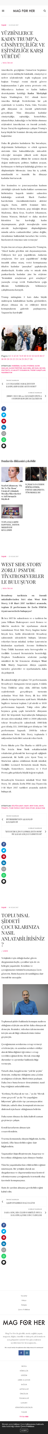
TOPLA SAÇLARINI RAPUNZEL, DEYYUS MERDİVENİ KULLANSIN (10, 526)
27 (28, 359)
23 (16, 359)
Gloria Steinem (27, 366)
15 (38, 355)
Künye (24, 1300)
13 (33, 355)
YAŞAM (3, 25)
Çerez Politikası (24, 1309)
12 (30, 355)
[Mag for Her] (24, 11)
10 (25, 355)
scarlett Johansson (20, 370)
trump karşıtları (37, 370)
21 (11, 359)
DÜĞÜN (24, 1375)
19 (5, 359)
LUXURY (24, 1403)
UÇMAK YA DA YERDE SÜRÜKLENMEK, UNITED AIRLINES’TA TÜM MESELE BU (34, 488)
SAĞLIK (24, 1384)
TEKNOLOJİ (24, 1398)
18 (2, 359)
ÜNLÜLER (24, 1394)
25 (22, 359)
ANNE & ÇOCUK (24, 1380)
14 (35, 355)
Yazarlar (24, 1296)
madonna (27, 368)
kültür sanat (17, 806)
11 (28, 355)
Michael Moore (38, 368)
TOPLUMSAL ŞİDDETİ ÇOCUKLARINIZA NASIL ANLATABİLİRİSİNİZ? (23, 930)
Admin (5, 951)
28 (31, 359)
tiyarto (4, 808)
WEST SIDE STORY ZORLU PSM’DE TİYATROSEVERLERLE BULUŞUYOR (22, 573)
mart (26, 806)
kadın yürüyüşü (15, 368)
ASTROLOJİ (24, 1389)
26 (25, 359)
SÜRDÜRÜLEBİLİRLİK (24, 1407)
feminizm (15, 366)
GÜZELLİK (24, 1371)
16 (41, 355)
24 (19, 359)
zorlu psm (40, 808)
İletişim (24, 1305)
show (41, 806)
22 (14, 359)
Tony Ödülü (14, 808)
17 (43, 355)
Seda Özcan (8, 63)
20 (8, 359)
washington (6, 373)
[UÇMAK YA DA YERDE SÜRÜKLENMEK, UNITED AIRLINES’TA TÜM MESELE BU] (36, 474)
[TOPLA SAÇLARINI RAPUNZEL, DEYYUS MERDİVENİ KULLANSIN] (12, 511)
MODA (24, 1366)
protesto (5, 370)
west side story (27, 808)
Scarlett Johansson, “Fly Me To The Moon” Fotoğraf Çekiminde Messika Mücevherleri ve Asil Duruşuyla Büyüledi (11, 492)
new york (34, 806)
